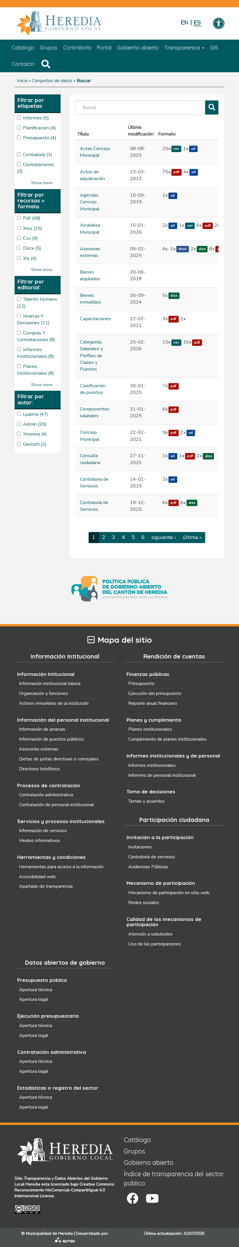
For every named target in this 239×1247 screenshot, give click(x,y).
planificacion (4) (39, 128)
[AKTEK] (65, 1241)
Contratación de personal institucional (56, 805)
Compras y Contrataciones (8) (36, 336)
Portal (104, 47)
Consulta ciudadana (90, 459)
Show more (41, 183)
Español (197, 23)
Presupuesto (141, 683)
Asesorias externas (90, 252)
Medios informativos (39, 840)
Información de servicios (43, 830)
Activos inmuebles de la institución (54, 703)
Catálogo (23, 47)
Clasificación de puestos (93, 389)
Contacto (23, 64)
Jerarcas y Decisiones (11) (33, 319)
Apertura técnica (35, 990)
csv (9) (30, 238)
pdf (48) (32, 218)
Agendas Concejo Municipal (89, 202)
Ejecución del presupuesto (155, 693)
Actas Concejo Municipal (95, 151)
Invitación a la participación (160, 837)
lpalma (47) (35, 414)
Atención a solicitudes (150, 934)
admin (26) (35, 424)
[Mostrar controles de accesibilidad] (218, 24)
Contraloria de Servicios (94, 482)
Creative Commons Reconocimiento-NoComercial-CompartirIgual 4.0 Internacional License (64, 1190)
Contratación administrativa (46, 795)
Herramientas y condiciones (51, 857)
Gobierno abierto (138, 47)
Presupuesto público (42, 980)
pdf (176, 172)
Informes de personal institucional (162, 775)
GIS (214, 47)
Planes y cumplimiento (153, 720)
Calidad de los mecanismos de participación (163, 922)
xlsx (202, 249)
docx (182, 249)
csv (176, 149)
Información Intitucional (45, 674)
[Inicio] (68, 23)
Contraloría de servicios (151, 857)
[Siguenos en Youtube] (152, 1198)
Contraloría (77, 47)
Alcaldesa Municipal (90, 228)
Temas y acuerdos (146, 801)
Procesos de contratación (48, 785)
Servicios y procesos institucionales (61, 821)
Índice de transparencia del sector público (174, 1178)
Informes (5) (36, 118)
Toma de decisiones (150, 791)
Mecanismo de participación (160, 883)
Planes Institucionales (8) (35, 369)
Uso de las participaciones (154, 944)
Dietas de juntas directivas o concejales (59, 759)
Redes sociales (143, 902)
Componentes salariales (94, 412)
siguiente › (164, 537)
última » (192, 537)
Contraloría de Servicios (94, 505)
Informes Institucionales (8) (35, 353)
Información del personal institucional (63, 720)
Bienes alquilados (90, 275)
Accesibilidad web (37, 876)
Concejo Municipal (89, 435)
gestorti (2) (35, 444)
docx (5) (32, 248)
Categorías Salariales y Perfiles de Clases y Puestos (91, 355)
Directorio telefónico (39, 769)
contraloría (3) (37, 155)
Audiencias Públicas (148, 867)
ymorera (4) (35, 434)
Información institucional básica (49, 683)
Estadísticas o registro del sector (57, 1088)
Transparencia (182, 47)
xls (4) (30, 258)
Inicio (22, 81)
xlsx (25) (32, 228)
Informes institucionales (152, 765)
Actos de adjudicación (92, 175)
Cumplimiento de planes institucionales (167, 739)
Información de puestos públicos (51, 739)
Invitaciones (140, 847)
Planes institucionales (150, 729)
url (193, 149)
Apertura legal (33, 999)
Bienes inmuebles (90, 298)
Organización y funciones (43, 693)
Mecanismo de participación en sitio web (169, 893)
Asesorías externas (38, 749)
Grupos (48, 47)
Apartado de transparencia (46, 886)
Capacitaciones (95, 319)
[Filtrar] (212, 107)
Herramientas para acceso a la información (61, 867)
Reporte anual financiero (152, 703)
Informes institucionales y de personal (173, 756)
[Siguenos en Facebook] (132, 1198)
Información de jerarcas (42, 729)
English (184, 23)
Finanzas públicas (147, 674)
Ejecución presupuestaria (48, 1016)
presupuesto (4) (39, 138)
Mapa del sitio (125, 640)
